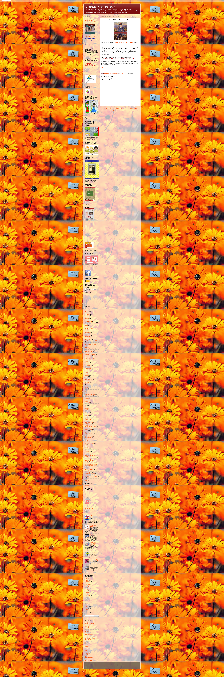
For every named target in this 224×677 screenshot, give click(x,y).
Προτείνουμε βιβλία (88, 418)
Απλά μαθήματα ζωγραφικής (90, 319)
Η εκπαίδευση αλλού (88, 364)
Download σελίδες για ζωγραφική (91, 476)
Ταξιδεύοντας (87, 440)
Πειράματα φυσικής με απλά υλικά (91, 647)
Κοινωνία (86, 376)
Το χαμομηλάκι (87, 653)
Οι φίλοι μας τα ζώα (88, 395)
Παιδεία (86, 401)
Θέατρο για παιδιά (88, 368)
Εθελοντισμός (87, 335)
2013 (87, 603)
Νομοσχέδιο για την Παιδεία (90, 394)
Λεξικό (86, 380)
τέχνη (86, 441)
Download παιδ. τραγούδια (90, 473)
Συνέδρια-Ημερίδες (88, 429)
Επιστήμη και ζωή (88, 355)
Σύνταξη (86, 430)
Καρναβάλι (87, 373)
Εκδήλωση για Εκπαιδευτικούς (90, 344)
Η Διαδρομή (87, 635)
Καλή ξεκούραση (93, 534)
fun (85, 477)
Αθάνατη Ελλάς (87, 310)
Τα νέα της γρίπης (88, 437)
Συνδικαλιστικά (87, 427)
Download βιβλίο (115, 73)
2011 (87, 606)
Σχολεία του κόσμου (88, 432)
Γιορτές (86, 324)
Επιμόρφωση (87, 352)
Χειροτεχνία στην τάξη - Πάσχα (90, 465)
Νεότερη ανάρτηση (106, 108)
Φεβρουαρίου (88, 595)
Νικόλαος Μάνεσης (88, 645)
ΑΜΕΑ (86, 312)
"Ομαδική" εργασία (93, 566)
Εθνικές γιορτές (87, 336)
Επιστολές (87, 357)
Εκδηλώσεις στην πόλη (89, 343)
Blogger (118, 666)
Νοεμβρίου (88, 583)
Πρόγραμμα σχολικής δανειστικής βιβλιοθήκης (94, 500)
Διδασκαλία (87, 333)
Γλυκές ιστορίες (88, 630)
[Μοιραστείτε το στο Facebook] (131, 73)
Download (87, 470)
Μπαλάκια (87, 643)
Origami (86, 479)
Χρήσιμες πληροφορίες (89, 469)
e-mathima (87, 626)
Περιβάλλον (87, 408)
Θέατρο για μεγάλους (89, 366)
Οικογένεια (87, 397)
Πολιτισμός (87, 412)
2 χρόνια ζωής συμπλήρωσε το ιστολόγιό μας (93, 516)
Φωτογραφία (87, 451)
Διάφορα (86, 331)
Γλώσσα (86, 325)
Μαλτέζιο (86, 642)
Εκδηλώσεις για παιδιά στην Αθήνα (91, 340)
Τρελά (86, 444)
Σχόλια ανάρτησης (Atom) (111, 110)
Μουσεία (86, 387)
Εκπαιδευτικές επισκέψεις (89, 350)
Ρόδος (86, 650)
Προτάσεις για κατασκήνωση (90, 416)
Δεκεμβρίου (88, 581)
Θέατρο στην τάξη (88, 369)
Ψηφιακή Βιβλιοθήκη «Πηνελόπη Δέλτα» (124, 42)
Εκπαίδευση (87, 347)
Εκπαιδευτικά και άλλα (89, 634)
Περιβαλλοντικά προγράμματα (90, 409)
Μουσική (86, 388)
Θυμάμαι (86, 372)
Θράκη (86, 371)
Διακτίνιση (87, 631)
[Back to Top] (223, 674)
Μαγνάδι (86, 640)
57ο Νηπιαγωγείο (88, 622)
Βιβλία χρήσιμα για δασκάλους (90, 322)
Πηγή (102, 67)
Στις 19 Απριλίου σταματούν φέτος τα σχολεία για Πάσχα (93, 543)
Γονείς (86, 326)
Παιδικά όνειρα (87, 646)
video (86, 480)
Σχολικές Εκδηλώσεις (89, 433)
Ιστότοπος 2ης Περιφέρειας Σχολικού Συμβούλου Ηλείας (91, 639)
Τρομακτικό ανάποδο (89, 656)
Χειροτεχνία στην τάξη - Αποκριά (91, 459)
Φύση (86, 450)
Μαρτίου (87, 593)
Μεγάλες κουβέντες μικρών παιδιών (91, 383)
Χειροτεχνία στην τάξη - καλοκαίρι (91, 464)
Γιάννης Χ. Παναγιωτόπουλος (90, 21)
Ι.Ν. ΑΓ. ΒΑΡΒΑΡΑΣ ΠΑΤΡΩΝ (90, 637)
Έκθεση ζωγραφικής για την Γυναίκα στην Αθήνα (94, 560)
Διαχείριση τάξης (88, 332)
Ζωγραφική (87, 362)
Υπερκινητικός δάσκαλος (89, 657)
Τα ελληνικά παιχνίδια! (89, 508)
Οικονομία (87, 398)
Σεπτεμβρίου (88, 586)
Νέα (85, 391)
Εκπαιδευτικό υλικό (107, 73)
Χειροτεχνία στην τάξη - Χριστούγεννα (89, 467)
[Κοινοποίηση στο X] (130, 73)
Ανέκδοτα (86, 317)
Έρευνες (86, 361)
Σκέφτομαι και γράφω (89, 422)
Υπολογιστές (87, 447)
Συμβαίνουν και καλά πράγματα (90, 426)
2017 (87, 580)
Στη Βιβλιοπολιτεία (88, 423)
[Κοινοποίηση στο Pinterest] (132, 73)
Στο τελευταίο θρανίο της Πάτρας (100, 7)
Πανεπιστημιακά (88, 404)
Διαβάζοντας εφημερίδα (89, 328)
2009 (87, 609)
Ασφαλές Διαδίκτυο (88, 321)
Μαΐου (87, 590)
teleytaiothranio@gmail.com (90, 36)
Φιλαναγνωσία (87, 448)
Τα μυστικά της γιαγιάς (89, 436)
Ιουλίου (87, 587)
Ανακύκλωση (87, 315)
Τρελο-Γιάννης (87, 654)
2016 (87, 598)
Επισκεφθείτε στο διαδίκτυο (90, 354)
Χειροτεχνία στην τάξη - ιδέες (90, 462)
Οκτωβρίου (88, 584)
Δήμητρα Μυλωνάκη (88, 20)
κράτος (86, 378)
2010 (87, 608)
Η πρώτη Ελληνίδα (88, 365)
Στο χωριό (87, 425)
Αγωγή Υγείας (87, 308)
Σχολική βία (87, 434)
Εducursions (87, 632)
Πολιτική (86, 411)
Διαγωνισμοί (87, 329)
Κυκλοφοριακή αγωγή (89, 379)
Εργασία (86, 359)
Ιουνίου (87, 589)
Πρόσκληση (87, 415)
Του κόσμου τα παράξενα (89, 443)
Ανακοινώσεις (87, 314)
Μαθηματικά (87, 382)
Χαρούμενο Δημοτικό (88, 660)
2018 (87, 578)
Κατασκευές (87, 375)
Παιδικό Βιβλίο (87, 402)
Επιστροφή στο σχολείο (89, 358)
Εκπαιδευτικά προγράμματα (90, 348)
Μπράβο (86, 390)
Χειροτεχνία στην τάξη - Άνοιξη (90, 457)
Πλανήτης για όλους (88, 649)
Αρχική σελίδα (119, 108)
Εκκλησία (86, 345)
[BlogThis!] (129, 73)
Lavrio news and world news (90, 623)
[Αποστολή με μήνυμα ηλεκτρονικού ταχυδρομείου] (128, 73)
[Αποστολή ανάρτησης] (125, 73)
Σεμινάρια (86, 420)
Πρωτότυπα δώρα (88, 419)
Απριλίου (87, 592)
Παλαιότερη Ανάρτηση (133, 108)
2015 (87, 600)
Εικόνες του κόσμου (88, 339)
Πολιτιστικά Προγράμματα (89, 413)
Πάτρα (86, 405)
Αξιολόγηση (87, 318)
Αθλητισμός (87, 311)
